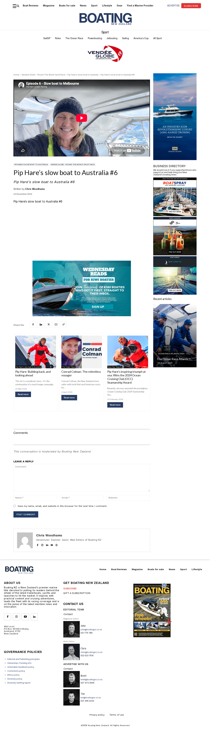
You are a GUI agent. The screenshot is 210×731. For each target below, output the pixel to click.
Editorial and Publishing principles (23, 659)
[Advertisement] (81, 231)
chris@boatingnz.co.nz (92, 652)
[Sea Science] (175, 254)
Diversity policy (14, 679)
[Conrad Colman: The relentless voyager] (81, 352)
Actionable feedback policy (20, 667)
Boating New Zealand (98, 725)
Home (16, 74)
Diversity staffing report (18, 683)
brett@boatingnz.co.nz (92, 679)
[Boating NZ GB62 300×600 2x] (175, 159)
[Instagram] (42, 544)
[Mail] (52, 544)
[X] (48, 324)
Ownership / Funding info (19, 663)
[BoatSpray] (175, 215)
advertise (173, 5)
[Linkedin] (40, 324)
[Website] (56, 544)
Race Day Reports (115, 367)
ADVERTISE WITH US (75, 664)
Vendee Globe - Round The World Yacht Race (43, 74)
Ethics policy (13, 675)
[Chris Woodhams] (25, 540)
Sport (105, 32)
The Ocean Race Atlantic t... (174, 359)
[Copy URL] (63, 324)
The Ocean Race (68, 367)
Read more (23, 394)
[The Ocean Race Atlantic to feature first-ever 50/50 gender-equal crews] (175, 335)
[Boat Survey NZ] (175, 293)
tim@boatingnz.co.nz (91, 697)
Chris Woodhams (35, 189)
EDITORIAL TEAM (73, 609)
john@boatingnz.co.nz (91, 629)
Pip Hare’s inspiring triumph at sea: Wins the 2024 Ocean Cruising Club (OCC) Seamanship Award (126, 377)
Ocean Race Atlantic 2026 (171, 353)
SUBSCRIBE (70, 588)
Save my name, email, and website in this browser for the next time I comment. (62, 506)
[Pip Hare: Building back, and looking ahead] (35, 352)
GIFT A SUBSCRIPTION (76, 593)
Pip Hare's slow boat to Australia (82, 74)
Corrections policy (16, 671)
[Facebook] (33, 324)
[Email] (55, 324)
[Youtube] (25, 616)
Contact (68, 614)
